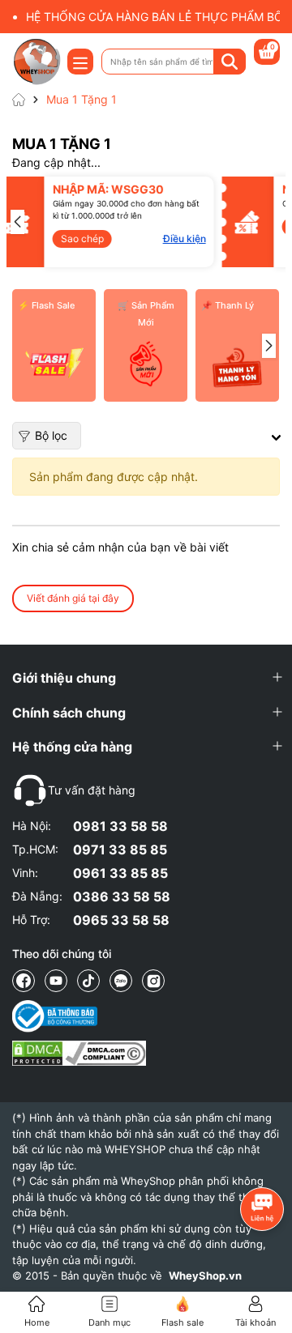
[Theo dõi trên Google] (153, 980)
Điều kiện (149, 238)
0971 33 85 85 (120, 849)
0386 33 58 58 (121, 896)
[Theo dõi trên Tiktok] (88, 980)
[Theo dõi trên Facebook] (23, 980)
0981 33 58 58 (120, 826)
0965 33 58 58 (121, 920)
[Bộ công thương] (79, 1016)
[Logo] (36, 61)
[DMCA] (79, 1053)
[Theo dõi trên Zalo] (121, 980)
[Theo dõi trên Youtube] (56, 980)
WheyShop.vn (205, 1275)
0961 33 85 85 (120, 873)
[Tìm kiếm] (229, 62)
